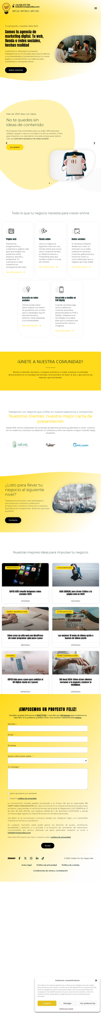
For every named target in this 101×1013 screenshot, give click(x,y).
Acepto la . (23, 799)
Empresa (12, 746)
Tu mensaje (13, 767)
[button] (96, 980)
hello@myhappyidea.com (19, 833)
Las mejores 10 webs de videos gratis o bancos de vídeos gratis (75, 637)
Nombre (12, 724)
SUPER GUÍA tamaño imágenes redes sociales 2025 (25, 593)
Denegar (67, 1003)
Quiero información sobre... (20, 756)
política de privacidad (27, 799)
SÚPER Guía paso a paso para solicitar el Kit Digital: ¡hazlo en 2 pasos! (25, 681)
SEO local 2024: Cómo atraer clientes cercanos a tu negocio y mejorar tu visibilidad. (75, 682)
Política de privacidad (47, 865)
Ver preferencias (87, 1003)
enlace (78, 717)
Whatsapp (65, 715)
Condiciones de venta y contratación (50, 871)
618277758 (41, 715)
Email (11, 735)
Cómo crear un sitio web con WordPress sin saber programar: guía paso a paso (25, 637)
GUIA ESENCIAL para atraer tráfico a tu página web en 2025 (75, 593)
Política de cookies (66, 1009)
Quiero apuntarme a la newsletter (23, 793)
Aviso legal (27, 865)
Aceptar (47, 1003)
